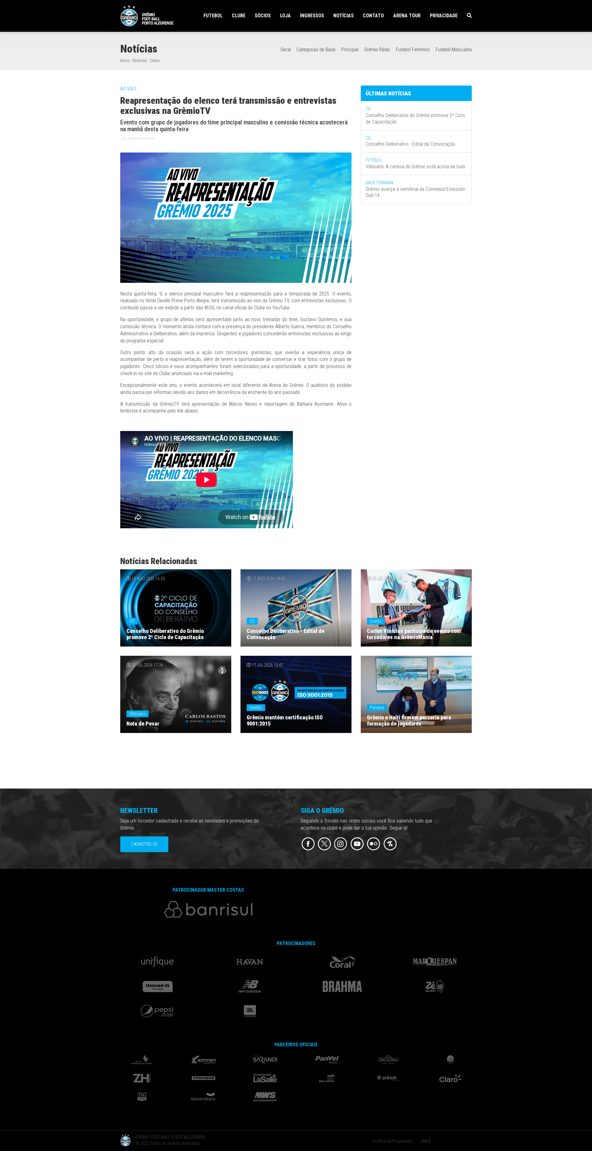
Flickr (373, 844)
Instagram (340, 844)
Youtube (357, 844)
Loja (285, 16)
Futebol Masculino (454, 49)
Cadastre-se (144, 844)
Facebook (308, 844)
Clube (155, 60)
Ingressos (312, 16)
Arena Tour (407, 16)
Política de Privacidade (392, 1141)
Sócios (263, 16)
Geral (286, 49)
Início (125, 60)
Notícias (343, 16)
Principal (349, 49)
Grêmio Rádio (377, 49)
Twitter (324, 844)
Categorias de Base (316, 49)
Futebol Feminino (413, 49)
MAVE (426, 1141)
